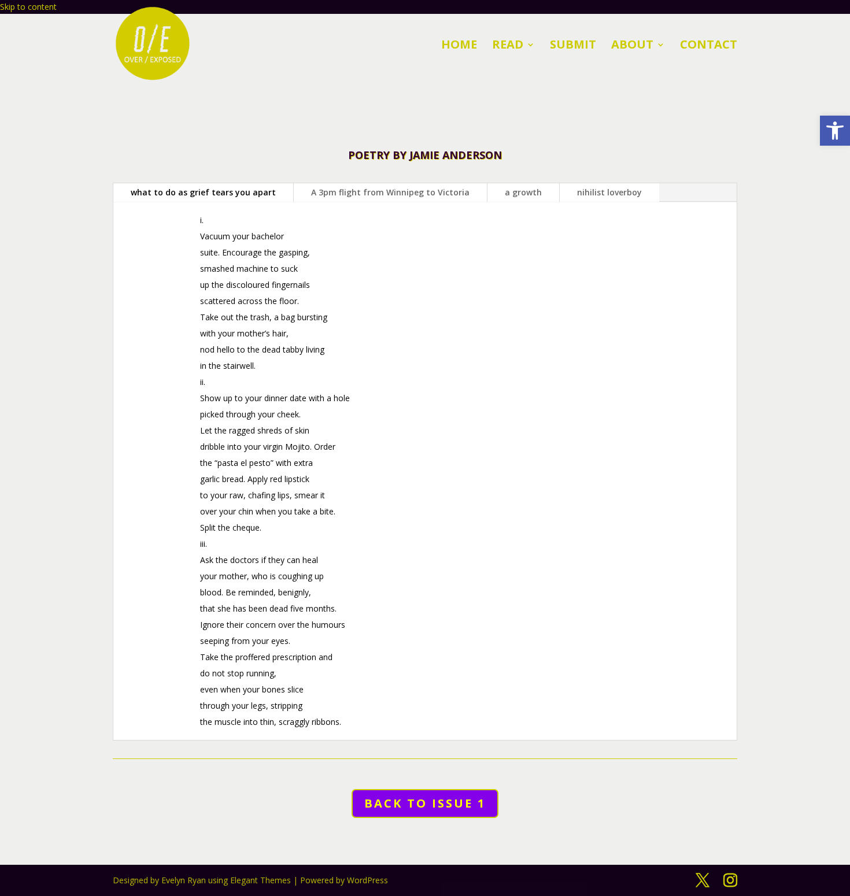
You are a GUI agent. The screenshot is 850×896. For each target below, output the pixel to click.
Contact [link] (708, 46)
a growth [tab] (523, 192)
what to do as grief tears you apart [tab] (203, 192)
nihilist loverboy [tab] (609, 192)
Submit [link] (573, 46)
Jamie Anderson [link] (455, 155)
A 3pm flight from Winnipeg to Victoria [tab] (390, 192)
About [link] (632, 46)
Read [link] (507, 46)
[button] (702, 880)
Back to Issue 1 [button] (425, 803)
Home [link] (459, 46)
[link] (835, 131)
